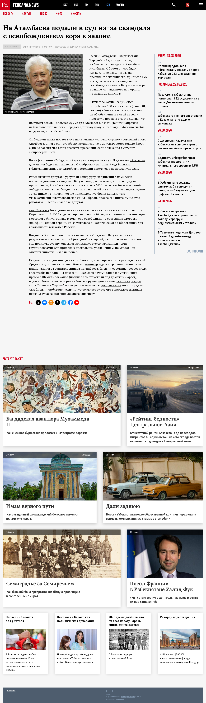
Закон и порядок (31, 47)
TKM (97, 5)
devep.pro (120, 699)
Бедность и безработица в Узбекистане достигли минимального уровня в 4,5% (178, 161)
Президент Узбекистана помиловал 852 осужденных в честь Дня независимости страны (178, 100)
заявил (70, 289)
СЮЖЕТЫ (76, 13)
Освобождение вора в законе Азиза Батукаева (76, 47)
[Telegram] (63, 302)
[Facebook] (70, 302)
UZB (108, 5)
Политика (47, 47)
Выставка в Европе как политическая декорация (75, 619)
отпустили (96, 277)
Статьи (26, 13)
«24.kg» (94, 72)
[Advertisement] (103, 333)
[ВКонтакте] (44, 302)
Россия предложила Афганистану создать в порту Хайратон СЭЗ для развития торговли (178, 71)
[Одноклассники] (51, 302)
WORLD (120, 5)
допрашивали (111, 285)
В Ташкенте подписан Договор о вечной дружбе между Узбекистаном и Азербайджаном (179, 238)
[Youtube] (76, 302)
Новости (8, 13)
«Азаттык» (137, 160)
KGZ (76, 5)
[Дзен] (57, 302)
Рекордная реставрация (177, 617)
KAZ (65, 5)
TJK (86, 5)
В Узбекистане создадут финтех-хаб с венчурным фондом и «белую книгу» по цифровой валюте (177, 188)
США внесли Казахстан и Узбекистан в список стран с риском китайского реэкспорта (179, 144)
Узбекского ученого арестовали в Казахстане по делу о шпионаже (180, 119)
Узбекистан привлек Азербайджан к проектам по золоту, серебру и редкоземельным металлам (177, 217)
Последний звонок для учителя (19, 619)
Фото (59, 13)
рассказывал (102, 181)
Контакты (11, 690)
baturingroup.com (128, 697)
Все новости (195, 251)
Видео (43, 13)
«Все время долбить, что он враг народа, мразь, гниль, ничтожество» (126, 621)
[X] (38, 302)
